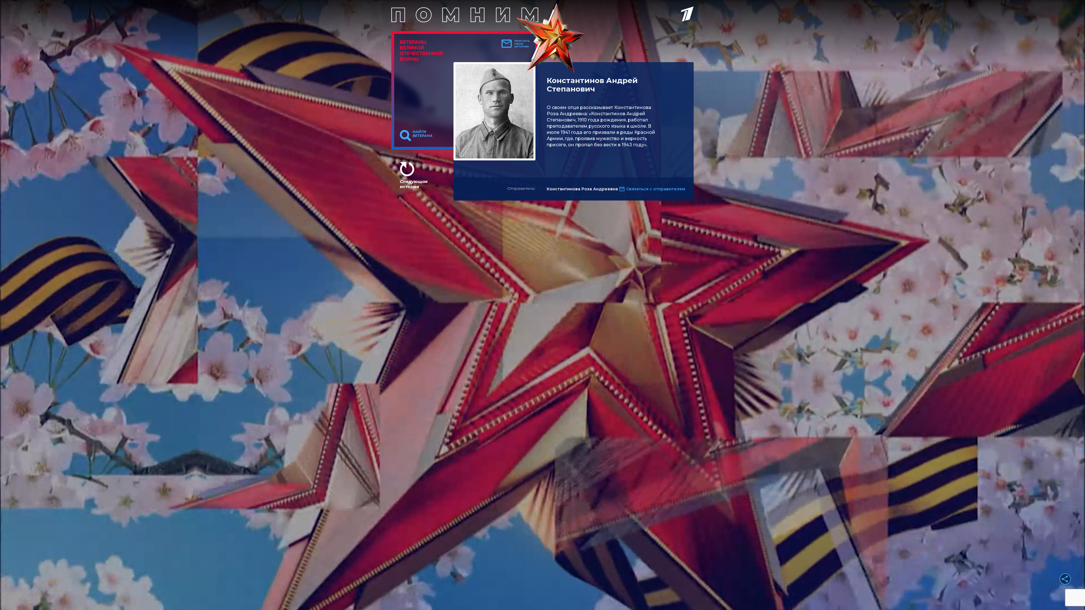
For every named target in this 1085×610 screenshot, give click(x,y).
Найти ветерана (423, 134)
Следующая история (414, 184)
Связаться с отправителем (655, 188)
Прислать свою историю (522, 44)
